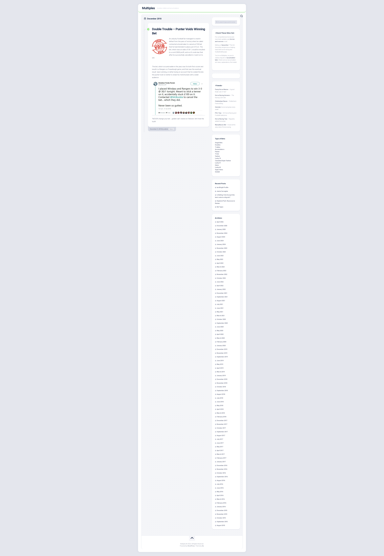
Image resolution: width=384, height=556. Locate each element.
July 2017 (220, 439)
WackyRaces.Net (220, 125)
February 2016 (221, 503)
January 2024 (221, 244)
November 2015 (222, 514)
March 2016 (221, 499)
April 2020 (220, 334)
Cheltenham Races (221, 101)
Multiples (148, 8)
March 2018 (221, 413)
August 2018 (221, 394)
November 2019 (222, 353)
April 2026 (220, 222)
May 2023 (220, 259)
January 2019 (221, 375)
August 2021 (221, 300)
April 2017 (220, 450)
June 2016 (220, 488)
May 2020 (220, 330)
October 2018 (221, 387)
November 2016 (222, 469)
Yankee (217, 156)
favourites (225, 45)
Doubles (217, 145)
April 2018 (220, 409)
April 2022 (220, 285)
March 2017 (221, 454)
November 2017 (222, 424)
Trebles (217, 147)
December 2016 (222, 465)
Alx (203, 546)
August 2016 (221, 480)
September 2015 (222, 521)
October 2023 (221, 252)
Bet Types (220, 207)
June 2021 (220, 308)
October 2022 (221, 278)
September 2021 (222, 297)
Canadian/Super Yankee (223, 160)
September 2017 (222, 432)
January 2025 (221, 229)
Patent (217, 151)
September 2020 (222, 323)
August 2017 (221, 435)
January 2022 (221, 289)
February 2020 (221, 342)
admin (166, 129)
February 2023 (221, 270)
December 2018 (222, 379)
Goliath (217, 172)
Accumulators (219, 149)
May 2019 (220, 364)
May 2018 (220, 405)
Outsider (218, 107)
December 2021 (222, 293)
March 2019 (221, 372)
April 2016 (220, 495)
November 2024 (222, 233)
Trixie (217, 154)
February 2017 (221, 458)
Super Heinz (219, 169)
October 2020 (221, 319)
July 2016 (220, 484)
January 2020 (221, 345)
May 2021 (220, 312)
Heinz (217, 165)
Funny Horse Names (221, 89)
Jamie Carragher (222, 191)
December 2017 (222, 420)
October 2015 (221, 518)
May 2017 (220, 446)
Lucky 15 (218, 158)
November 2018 (222, 383)
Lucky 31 (218, 163)
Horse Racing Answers (222, 95)
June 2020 (220, 327)
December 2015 (222, 510)
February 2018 (221, 417)
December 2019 (222, 349)
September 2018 (222, 390)
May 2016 (220, 491)
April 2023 (220, 263)
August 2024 (221, 237)
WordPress (191, 546)
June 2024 (220, 240)
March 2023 (221, 267)
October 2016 (221, 473)
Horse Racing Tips (221, 119)
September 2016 (222, 476)
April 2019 (220, 368)
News (171, 129)
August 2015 (221, 525)
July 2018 (220, 398)
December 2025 (222, 225)
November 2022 (222, 274)
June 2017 (220, 443)
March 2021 (221, 315)
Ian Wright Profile (222, 187)
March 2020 (221, 338)
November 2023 (222, 248)
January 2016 (221, 506)
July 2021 (220, 304)
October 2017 (221, 428)
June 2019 (220, 360)
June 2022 (220, 282)
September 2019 (222, 357)
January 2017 (221, 461)
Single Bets (218, 142)
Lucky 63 (218, 167)
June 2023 (220, 255)
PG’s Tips (218, 113)
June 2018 (220, 402)
